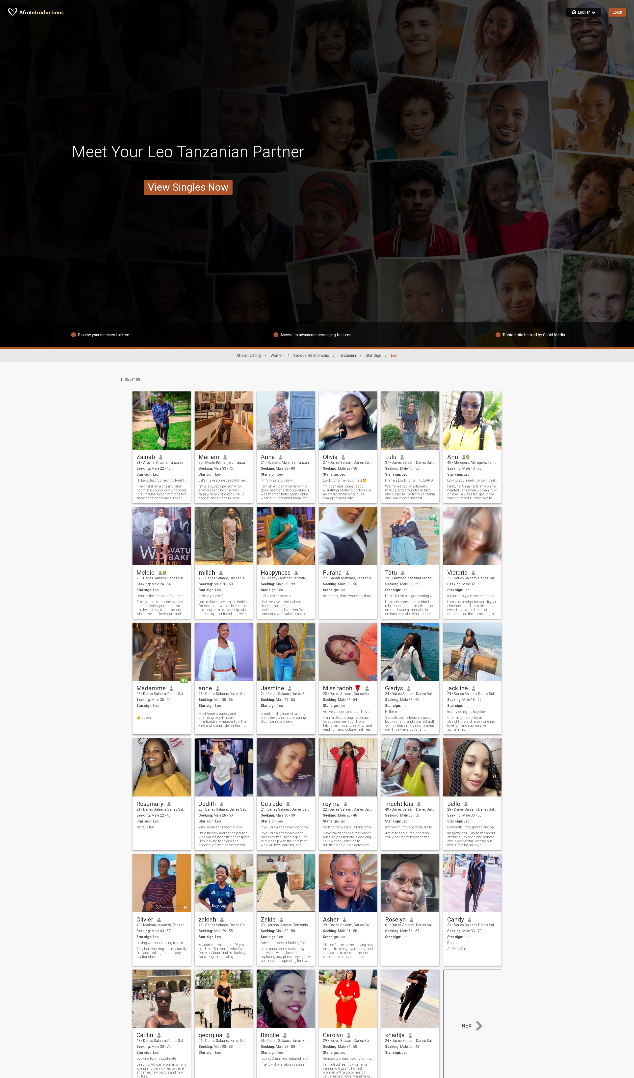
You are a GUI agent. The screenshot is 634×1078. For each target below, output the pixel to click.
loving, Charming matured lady (284, 1058)
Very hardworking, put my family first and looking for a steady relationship (161, 953)
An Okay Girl (456, 949)
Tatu (391, 572)
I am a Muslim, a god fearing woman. (410, 596)
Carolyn (333, 1035)
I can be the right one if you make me (161, 596)
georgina (210, 1035)
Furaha (332, 572)
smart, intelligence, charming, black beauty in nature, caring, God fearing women (284, 717)
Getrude (271, 803)
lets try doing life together (466, 712)
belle (453, 803)
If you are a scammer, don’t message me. (286, 827)
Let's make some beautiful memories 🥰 (224, 480)
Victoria (457, 572)
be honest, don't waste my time (347, 596)
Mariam (209, 457)
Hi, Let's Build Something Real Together (161, 480)
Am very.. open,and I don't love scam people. (348, 712)
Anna (268, 457)
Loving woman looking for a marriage (161, 943)
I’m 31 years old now (277, 480)
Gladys (394, 688)
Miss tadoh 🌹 (342, 688)
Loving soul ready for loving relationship (472, 480)
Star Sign (373, 355)
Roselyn (395, 919)
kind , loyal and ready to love (220, 827)
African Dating (249, 355)
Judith (207, 803)
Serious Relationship (311, 355)
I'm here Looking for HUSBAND (409, 480)
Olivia (330, 457)
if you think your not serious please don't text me (472, 596)
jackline (457, 688)
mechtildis (399, 803)
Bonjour (453, 943)
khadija (395, 1035)
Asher (331, 919)
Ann (452, 457)
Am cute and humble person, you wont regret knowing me (407, 835)
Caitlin (144, 1035)
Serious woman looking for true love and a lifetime (348, 1058)
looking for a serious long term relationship (348, 827)
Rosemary (149, 803)
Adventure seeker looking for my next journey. (286, 943)
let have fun (145, 827)
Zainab (145, 457)
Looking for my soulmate (156, 1058)
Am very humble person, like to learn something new (410, 827)
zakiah (207, 919)
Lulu (390, 457)
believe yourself (211, 596)
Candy (455, 919)
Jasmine (272, 688)
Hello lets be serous (276, 596)
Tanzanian (347, 355)
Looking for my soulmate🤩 (345, 480)
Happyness (276, 572)
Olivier (144, 919)
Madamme (151, 688)
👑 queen (143, 717)
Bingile (270, 1035)
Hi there (391, 712)
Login (617, 12)
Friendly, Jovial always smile (282, 1064)
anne (205, 688)
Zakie (268, 919)
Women (277, 355)
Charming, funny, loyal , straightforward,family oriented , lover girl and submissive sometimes (472, 723)
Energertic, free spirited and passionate (472, 827)
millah (207, 572)
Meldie (145, 572)
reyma (331, 803)
